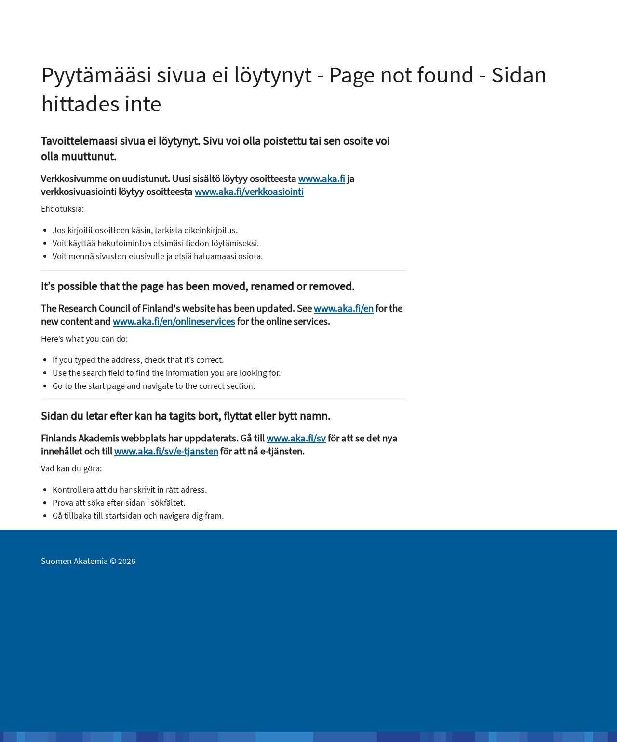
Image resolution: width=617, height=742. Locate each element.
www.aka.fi (321, 178)
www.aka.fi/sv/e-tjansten (166, 450)
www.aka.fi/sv (296, 437)
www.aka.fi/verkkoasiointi (249, 191)
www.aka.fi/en (344, 308)
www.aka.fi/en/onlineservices (174, 321)
